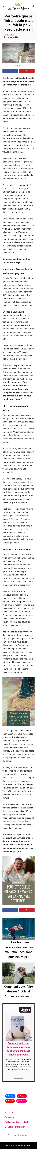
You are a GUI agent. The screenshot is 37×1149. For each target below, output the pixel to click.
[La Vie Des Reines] (18, 6)
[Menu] (3, 6)
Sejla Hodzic (9, 34)
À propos (9, 1112)
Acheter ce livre (18, 1077)
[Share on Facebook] (10, 71)
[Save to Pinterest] (27, 71)
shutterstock (18, 65)
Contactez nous (12, 1117)
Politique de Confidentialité (17, 1122)
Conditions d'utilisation (15, 1127)
